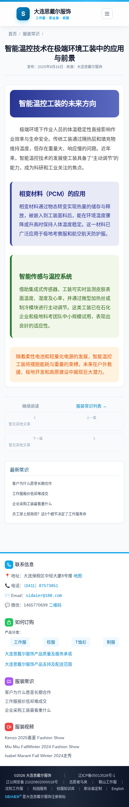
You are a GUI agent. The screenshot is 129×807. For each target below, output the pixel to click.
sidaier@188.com (44, 595)
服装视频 (24, 726)
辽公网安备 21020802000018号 (32, 782)
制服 (111, 642)
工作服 (20, 642)
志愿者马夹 (78, 782)
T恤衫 (80, 642)
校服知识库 (66, 789)
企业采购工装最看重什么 (32, 504)
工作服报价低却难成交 (30, 494)
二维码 (55, 605)
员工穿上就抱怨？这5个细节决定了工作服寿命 (49, 514)
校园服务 (40, 789)
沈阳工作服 (14, 789)
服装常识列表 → (91, 406)
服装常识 (31, 33)
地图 (78, 575)
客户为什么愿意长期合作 (32, 484)
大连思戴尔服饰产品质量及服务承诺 (38, 653)
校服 (51, 642)
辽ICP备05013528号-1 (96, 776)
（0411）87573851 (41, 585)
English (118, 789)
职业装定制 (93, 789)
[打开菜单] (107, 13)
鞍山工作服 (108, 782)
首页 (12, 33)
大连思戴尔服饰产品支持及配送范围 (38, 664)
